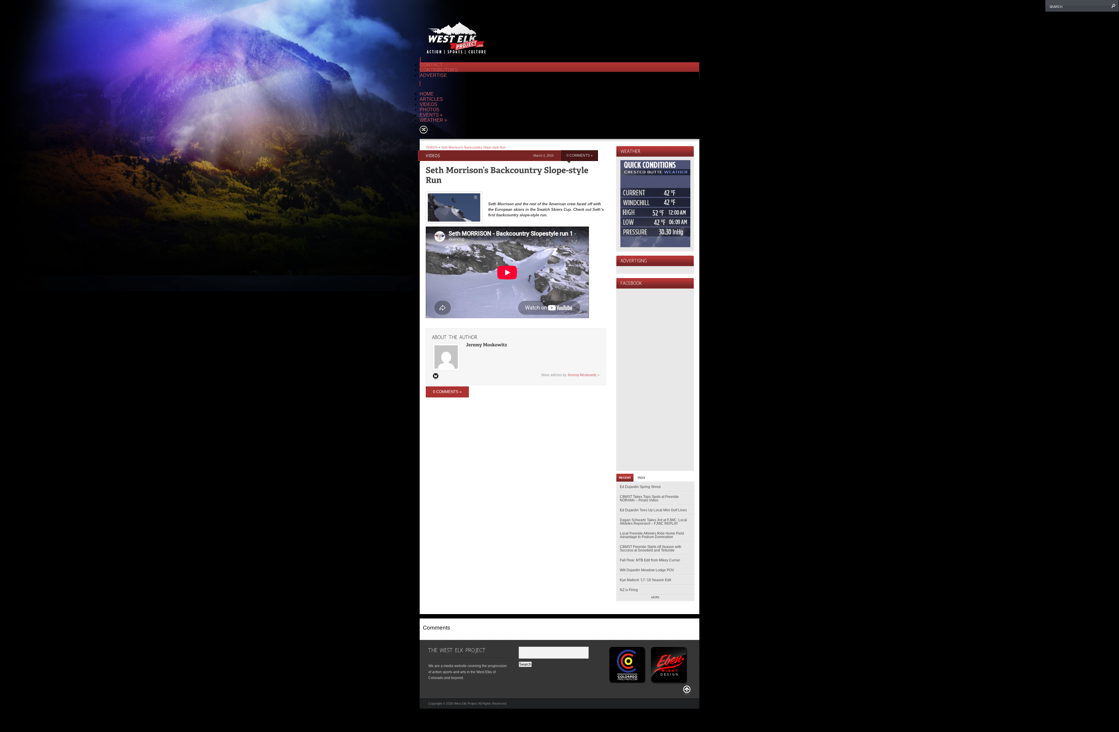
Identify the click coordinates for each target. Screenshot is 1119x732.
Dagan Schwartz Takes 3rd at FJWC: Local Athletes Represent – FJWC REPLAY (653, 521)
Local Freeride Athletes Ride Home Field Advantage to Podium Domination (652, 535)
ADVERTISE (433, 75)
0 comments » (579, 155)
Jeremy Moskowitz (582, 375)
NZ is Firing (629, 590)
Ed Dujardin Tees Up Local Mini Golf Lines (653, 510)
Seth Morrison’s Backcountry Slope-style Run (473, 147)
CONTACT (431, 64)
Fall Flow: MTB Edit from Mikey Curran (650, 560)
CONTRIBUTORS (439, 70)
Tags (641, 477)
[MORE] (655, 597)
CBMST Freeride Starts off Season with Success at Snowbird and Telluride (650, 548)
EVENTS (431, 114)
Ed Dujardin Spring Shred (640, 487)
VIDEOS (428, 104)
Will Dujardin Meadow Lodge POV (647, 570)
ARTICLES (431, 99)
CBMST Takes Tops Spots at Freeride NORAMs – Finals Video (649, 498)
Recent (625, 477)
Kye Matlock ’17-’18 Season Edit (645, 580)
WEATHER (433, 120)
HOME (427, 93)
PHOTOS (429, 109)
